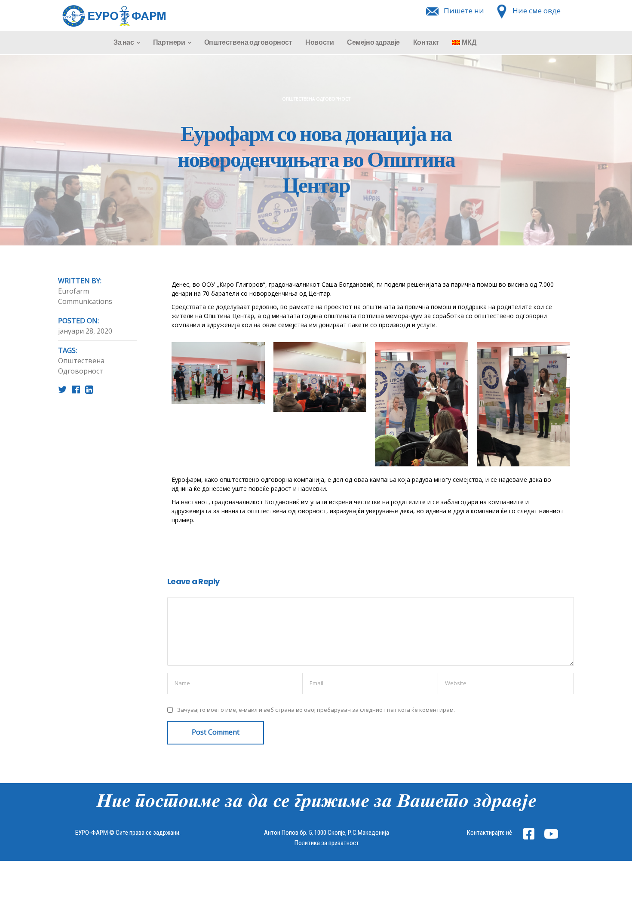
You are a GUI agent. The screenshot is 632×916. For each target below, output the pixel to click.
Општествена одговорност (248, 42)
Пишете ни (464, 10)
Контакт (426, 42)
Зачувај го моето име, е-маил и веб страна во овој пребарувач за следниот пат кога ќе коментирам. (316, 710)
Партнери (169, 42)
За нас (124, 42)
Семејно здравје (373, 42)
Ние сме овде (536, 10)
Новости (319, 42)
